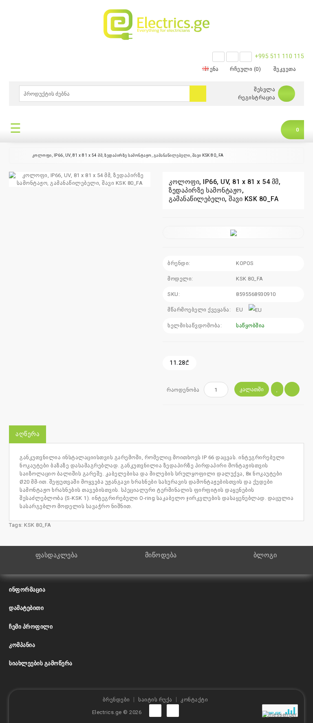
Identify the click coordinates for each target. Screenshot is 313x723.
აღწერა (27, 434)
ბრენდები (116, 700)
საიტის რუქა (155, 700)
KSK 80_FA (37, 525)
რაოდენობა (183, 390)
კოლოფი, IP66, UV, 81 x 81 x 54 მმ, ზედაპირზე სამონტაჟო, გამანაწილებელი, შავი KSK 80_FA (128, 155)
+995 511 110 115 (279, 56)
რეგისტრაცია (257, 97)
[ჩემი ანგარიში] (286, 93)
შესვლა (264, 89)
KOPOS (245, 263)
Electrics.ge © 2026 (117, 712)
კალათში (252, 389)
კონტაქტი (194, 700)
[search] (198, 93)
